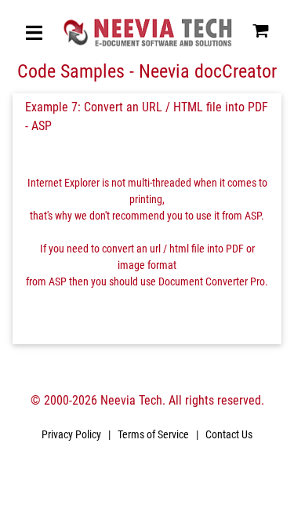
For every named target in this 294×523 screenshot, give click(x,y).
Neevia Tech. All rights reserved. (182, 400)
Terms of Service (153, 434)
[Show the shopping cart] (260, 35)
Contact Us (228, 434)
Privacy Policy (71, 434)
